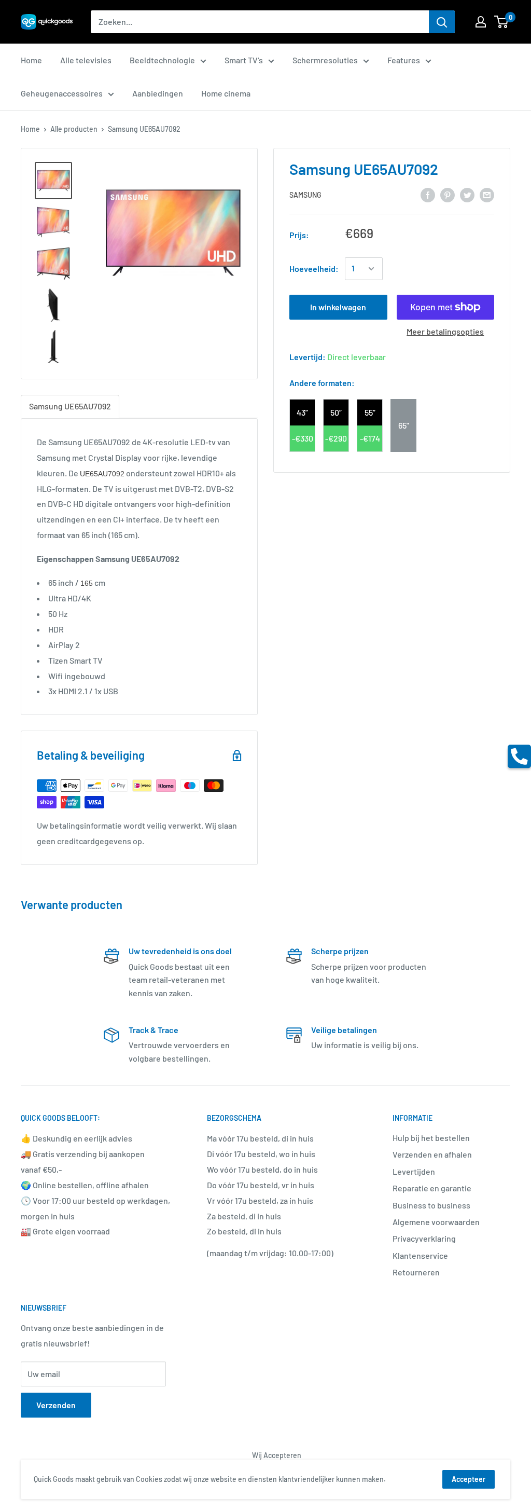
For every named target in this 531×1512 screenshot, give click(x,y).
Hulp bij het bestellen (431, 1138)
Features (403, 60)
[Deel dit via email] (487, 194)
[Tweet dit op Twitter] (467, 194)
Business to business (431, 1205)
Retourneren (416, 1272)
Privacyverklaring (424, 1238)
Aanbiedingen (157, 93)
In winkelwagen (338, 307)
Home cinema (225, 93)
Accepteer (468, 1479)
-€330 (302, 438)
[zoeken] (442, 21)
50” (336, 412)
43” (302, 412)
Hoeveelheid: (314, 268)
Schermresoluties (325, 60)
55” (370, 412)
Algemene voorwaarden (436, 1222)
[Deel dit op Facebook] (428, 194)
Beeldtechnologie (162, 60)
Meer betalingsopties (445, 331)
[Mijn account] (481, 22)
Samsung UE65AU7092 (70, 406)
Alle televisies (85, 60)
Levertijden (414, 1171)
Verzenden (56, 1405)
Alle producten (73, 129)
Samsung (305, 194)
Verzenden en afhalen (432, 1154)
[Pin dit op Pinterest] (447, 194)
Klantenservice (420, 1255)
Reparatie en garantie (432, 1188)
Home (31, 60)
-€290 (336, 438)
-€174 (370, 438)
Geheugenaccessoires (62, 93)
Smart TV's (244, 60)
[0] (501, 22)
